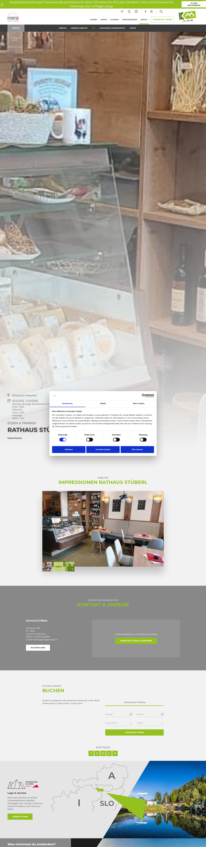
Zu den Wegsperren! (193, 4)
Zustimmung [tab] (67, 404)
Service (145, 20)
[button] (91, 753)
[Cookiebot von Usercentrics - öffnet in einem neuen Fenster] (143, 396)
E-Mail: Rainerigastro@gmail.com (41, 640)
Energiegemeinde (129, 20)
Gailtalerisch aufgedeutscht (112, 28)
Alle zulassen (137, 450)
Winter (104, 20)
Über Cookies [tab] (138, 404)
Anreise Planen (20, 817)
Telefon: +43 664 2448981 (38, 637)
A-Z (93, 28)
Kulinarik (114, 20)
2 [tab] (105, 7)
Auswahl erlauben (103, 450)
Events (133, 28)
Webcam (62, 28)
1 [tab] (100, 7)
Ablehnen (69, 450)
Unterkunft (162, 19)
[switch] (89, 440)
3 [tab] (110, 7)
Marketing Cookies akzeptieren (136, 641)
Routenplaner (38, 648)
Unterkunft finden (134, 732)
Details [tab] (103, 404)
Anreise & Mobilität (79, 28)
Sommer (93, 20)
